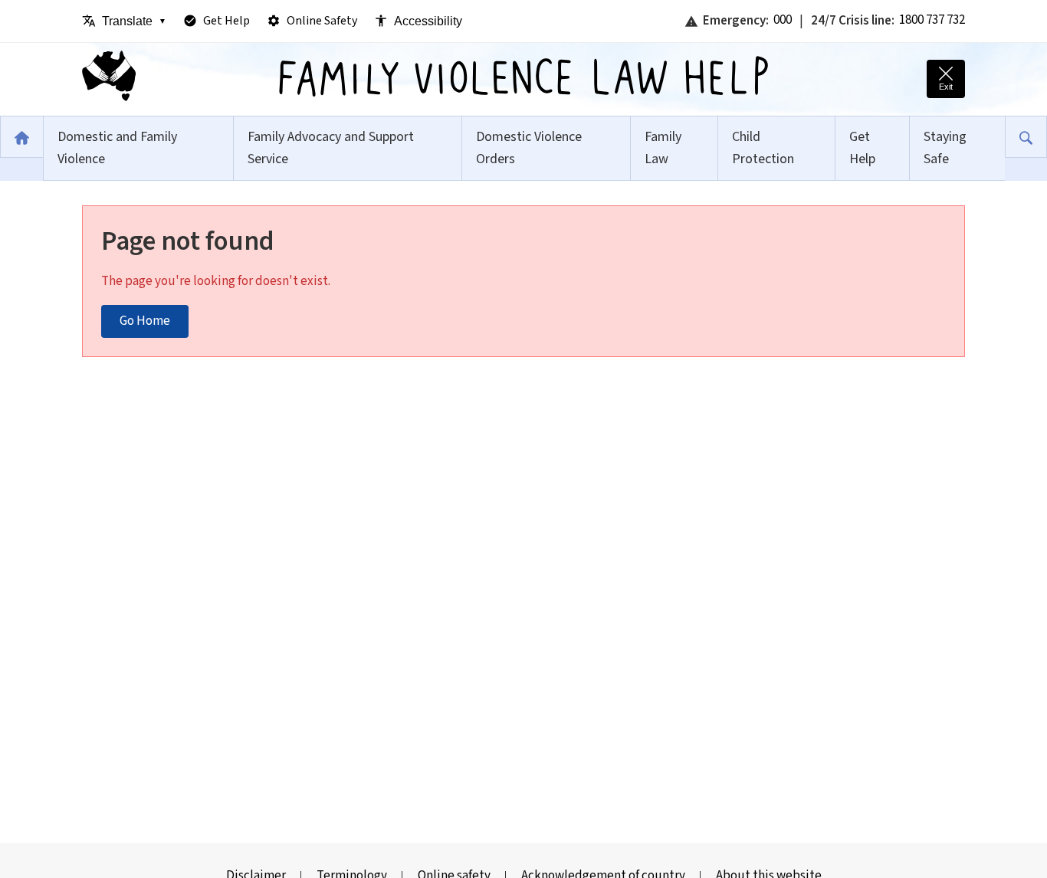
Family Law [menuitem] (663, 148)
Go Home (145, 321)
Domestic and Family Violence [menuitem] (117, 148)
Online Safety (322, 21)
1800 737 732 (932, 19)
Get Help (226, 21)
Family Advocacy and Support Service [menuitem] (331, 148)
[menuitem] (21, 137)
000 (782, 19)
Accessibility (428, 21)
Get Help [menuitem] (862, 148)
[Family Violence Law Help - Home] (109, 80)
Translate (134, 21)
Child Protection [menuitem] (763, 148)
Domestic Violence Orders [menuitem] (529, 148)
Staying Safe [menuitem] (945, 148)
